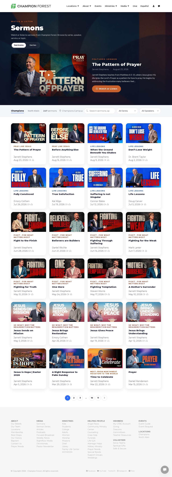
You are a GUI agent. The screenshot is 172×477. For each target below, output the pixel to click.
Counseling (93, 432)
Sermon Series (43, 426)
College (65, 429)
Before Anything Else (65, 149)
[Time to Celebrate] (105, 358)
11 (98, 398)
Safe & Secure (119, 448)
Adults (65, 432)
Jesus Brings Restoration (60, 332)
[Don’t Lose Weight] (143, 133)
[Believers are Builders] (66, 222)
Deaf (64, 443)
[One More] (66, 268)
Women (66, 435)
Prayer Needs (17, 446)
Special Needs (94, 452)
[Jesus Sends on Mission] (28, 312)
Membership (17, 432)
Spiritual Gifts (119, 446)
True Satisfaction (63, 194)
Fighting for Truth (25, 287)
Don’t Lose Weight (140, 149)
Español (145, 6)
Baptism (15, 441)
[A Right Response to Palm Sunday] (66, 358)
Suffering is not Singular (100, 195)
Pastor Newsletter (45, 446)
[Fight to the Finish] (28, 222)
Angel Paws (93, 424)
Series (33, 45)
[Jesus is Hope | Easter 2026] (28, 358)
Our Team (15, 426)
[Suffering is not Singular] (105, 178)
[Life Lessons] (143, 178)
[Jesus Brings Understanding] (143, 312)
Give (135, 6)
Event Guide (144, 424)
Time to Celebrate (101, 377)
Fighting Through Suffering (101, 242)
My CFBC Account (121, 424)
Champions (17, 111)
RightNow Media (45, 441)
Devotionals (42, 443)
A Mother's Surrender (142, 287)
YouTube (102, 471)
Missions (66, 441)
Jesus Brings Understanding (138, 332)
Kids (64, 424)
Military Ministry (95, 446)
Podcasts (41, 432)
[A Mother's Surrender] (143, 268)
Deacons (117, 429)
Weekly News (43, 438)
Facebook (92, 471)
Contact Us (16, 443)
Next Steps (16, 435)
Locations (15, 429)
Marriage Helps (95, 443)
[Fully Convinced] (28, 178)
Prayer (133, 372)
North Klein (33, 111)
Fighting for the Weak (142, 240)
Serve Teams (119, 443)
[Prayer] (143, 358)
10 (92, 398)
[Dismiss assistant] (168, 465)
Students (66, 426)
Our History (16, 438)
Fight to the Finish (25, 240)
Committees (119, 432)
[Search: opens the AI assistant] (159, 6)
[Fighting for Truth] (28, 268)
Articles (40, 429)
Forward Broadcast (45, 435)
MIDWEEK (67, 452)
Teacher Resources (122, 435)
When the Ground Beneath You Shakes (103, 151)
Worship (66, 438)
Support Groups (95, 455)
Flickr (132, 471)
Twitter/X (111, 471)
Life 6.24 (91, 441)
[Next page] (104, 398)
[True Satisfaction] (66, 178)
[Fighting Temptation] (105, 268)
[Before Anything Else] (66, 133)
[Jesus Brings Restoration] (66, 312)
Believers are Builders (66, 240)
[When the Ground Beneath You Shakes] (105, 133)
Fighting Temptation (103, 287)
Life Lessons (137, 194)
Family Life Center (70, 449)
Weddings (92, 458)
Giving (116, 426)
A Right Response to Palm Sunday (65, 373)
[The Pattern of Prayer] (49, 75)
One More (58, 287)
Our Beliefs (16, 424)
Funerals (91, 438)
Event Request (146, 426)
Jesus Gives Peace (101, 330)
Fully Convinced (24, 194)
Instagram (123, 471)
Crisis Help (92, 435)
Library (65, 446)
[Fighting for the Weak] (143, 222)
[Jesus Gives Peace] (105, 312)
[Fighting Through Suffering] (105, 222)
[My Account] (153, 6)
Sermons (27, 28)
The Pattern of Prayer (116, 64)
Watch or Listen (108, 88)
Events (98, 6)
